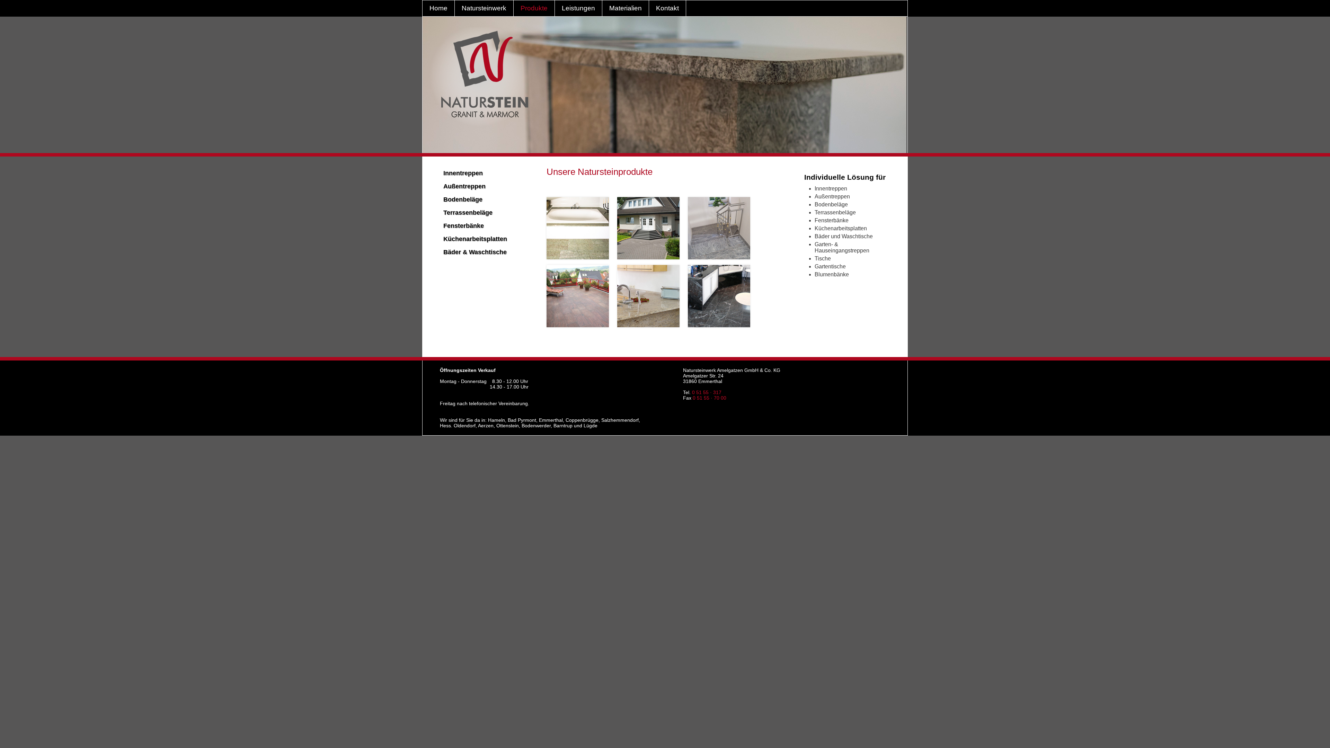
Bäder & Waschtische (475, 252)
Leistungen (578, 8)
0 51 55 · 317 (706, 392)
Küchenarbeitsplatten (475, 238)
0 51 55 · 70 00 (709, 398)
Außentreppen (464, 186)
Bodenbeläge (462, 199)
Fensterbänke (463, 225)
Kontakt (667, 8)
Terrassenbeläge (468, 212)
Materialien (625, 8)
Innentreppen (463, 173)
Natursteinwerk (484, 8)
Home (438, 8)
